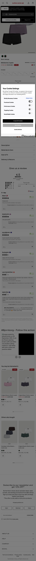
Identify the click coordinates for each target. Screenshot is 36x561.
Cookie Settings (18, 129)
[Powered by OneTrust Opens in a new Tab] (28, 135)
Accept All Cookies (18, 120)
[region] (18, 110)
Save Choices (18, 125)
